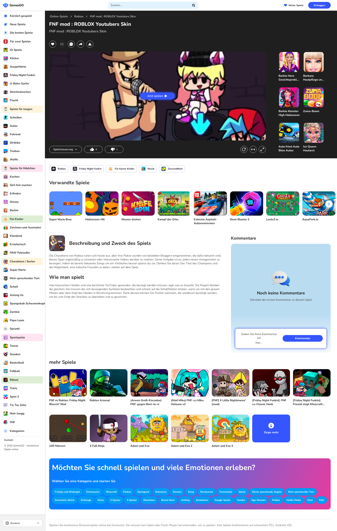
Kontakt (8, 440)
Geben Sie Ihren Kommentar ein (259, 338)
